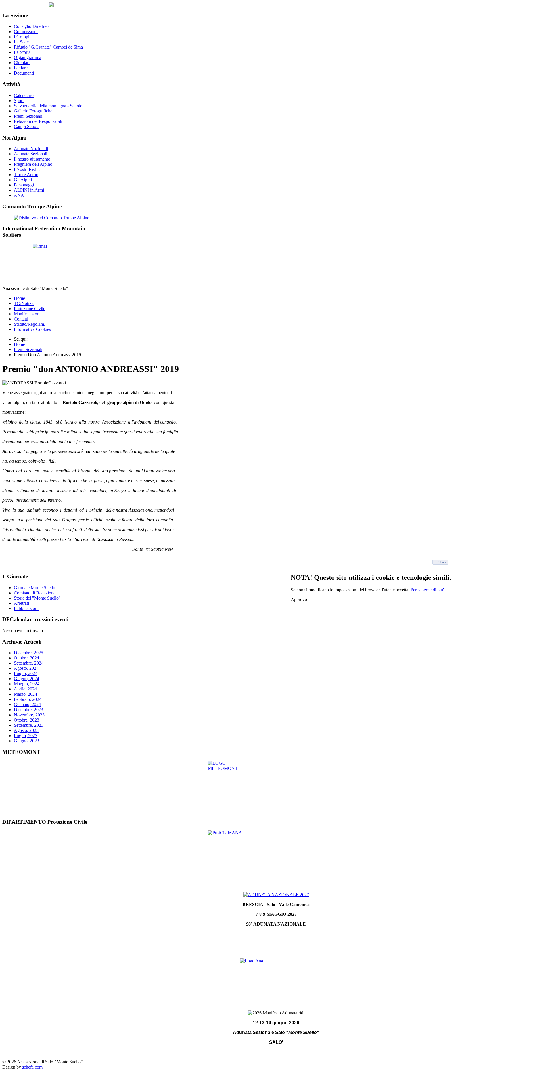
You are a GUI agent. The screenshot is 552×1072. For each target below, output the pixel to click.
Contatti (21, 318)
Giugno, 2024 (26, 678)
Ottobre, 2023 (26, 720)
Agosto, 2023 (26, 730)
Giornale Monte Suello (34, 587)
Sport (19, 100)
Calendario (24, 95)
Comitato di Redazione (34, 592)
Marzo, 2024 (25, 694)
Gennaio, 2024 (27, 704)
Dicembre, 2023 (28, 709)
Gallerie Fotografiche (33, 110)
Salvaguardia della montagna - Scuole (48, 105)
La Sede (21, 41)
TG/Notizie (24, 303)
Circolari (22, 62)
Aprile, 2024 (25, 688)
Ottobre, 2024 (26, 657)
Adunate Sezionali (30, 153)
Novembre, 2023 (29, 714)
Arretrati (21, 603)
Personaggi (24, 184)
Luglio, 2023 (25, 735)
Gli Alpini (23, 179)
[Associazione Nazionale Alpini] (276, 978)
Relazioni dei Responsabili (38, 121)
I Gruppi (21, 36)
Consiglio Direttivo (31, 26)
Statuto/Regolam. (29, 324)
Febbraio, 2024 (27, 699)
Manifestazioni (27, 313)
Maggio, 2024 (26, 683)
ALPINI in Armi (29, 190)
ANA (19, 195)
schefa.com (32, 1067)
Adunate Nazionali (31, 148)
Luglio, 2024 (25, 673)
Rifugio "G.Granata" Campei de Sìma (48, 47)
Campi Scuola (26, 126)
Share (442, 562)
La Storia (22, 52)
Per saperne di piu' (427, 589)
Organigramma (27, 57)
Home (19, 298)
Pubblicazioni (26, 608)
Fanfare (21, 67)
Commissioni (26, 31)
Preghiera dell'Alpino (33, 164)
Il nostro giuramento (32, 159)
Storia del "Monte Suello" (37, 598)
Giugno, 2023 (26, 740)
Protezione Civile (29, 308)
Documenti (24, 72)
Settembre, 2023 (28, 725)
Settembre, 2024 (28, 663)
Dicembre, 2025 (28, 652)
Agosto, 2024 (26, 668)
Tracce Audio (26, 174)
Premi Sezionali (28, 116)
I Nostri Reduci (28, 169)
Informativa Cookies (32, 329)
